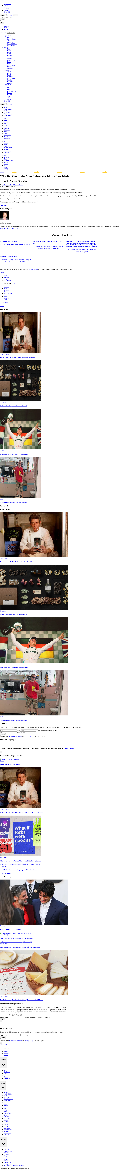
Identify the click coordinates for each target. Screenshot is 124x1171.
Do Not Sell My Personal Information (14, 1165)
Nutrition (9, 80)
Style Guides (11, 65)
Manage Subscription (10, 1164)
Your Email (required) (23, 1007)
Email (19, 730)
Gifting (9, 99)
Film (8, 49)
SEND (2, 1019)
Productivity (10, 81)
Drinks (9, 37)
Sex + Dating (4, 935)
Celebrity (10, 58)
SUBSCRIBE (8, 280)
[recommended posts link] (10, 759)
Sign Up (3, 734)
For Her (9, 94)
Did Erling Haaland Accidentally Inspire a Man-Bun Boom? (18, 870)
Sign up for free (33, 269)
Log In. (13, 284)
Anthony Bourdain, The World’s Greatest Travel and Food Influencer (17, 357)
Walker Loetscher (7, 185)
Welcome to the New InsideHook (10, 764)
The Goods (7, 10)
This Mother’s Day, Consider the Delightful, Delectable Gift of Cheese (21, 1000)
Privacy (6, 1159)
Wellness (6, 9)
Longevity (10, 76)
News (9, 62)
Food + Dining (11, 39)
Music (9, 53)
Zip (18, 732)
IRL (5, 1075)
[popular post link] (20, 352)
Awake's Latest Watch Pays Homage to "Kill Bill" (15, 244)
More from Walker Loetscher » (9, 228)
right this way (69, 748)
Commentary (11, 60)
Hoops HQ (7, 12)
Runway (9, 63)
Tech (8, 96)
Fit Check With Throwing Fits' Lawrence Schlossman (13, 502)
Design (9, 52)
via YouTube (3, 205)
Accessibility (7, 1162)
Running (9, 83)
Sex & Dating (11, 45)
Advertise (6, 1154)
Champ (6, 1077)
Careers (6, 1160)
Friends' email (4, 1017)
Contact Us (7, 1153)
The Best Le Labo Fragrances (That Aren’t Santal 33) (13, 406)
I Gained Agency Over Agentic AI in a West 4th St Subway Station (20, 861)
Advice (9, 71)
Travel (9, 40)
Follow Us (3, 15)
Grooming (10, 68)
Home (9, 89)
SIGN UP (3, 1037)
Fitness (9, 73)
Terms (5, 1156)
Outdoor (9, 93)
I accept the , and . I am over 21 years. (23, 736)
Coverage (6, 1073)
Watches (9, 67)
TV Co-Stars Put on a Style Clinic (10, 929)
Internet (9, 55)
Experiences (7, 4)
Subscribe (10, 15)
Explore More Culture (6, 873)
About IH (6, 1149)
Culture (6, 5)
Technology (3, 857)
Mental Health (11, 78)
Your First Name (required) (25, 1009)
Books (9, 50)
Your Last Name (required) (24, 1011)
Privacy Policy (29, 736)
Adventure (10, 42)
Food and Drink (11, 91)
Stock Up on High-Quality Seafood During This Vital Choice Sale (20, 947)
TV (48, 243)
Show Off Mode (12, 44)
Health (9, 75)
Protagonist (7, 1078)
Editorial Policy (8, 1151)
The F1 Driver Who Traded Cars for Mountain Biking (14, 454)
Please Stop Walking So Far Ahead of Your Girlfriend (16, 938)
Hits (5, 1070)
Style (5, 7)
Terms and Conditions (15, 736)
